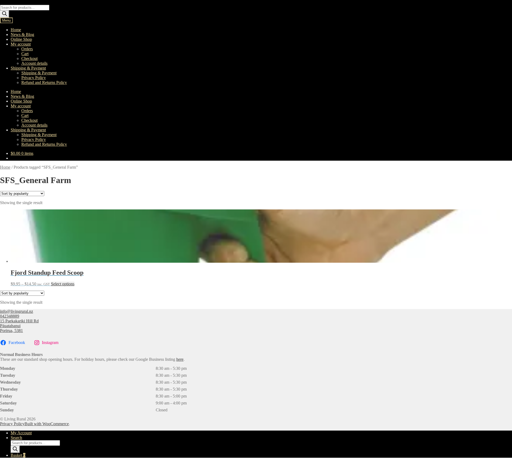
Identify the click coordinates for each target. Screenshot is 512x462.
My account (21, 44)
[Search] (4, 14)
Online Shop (21, 39)
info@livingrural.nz (16, 311)
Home (16, 29)
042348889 (9, 316)
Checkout (29, 58)
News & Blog (22, 34)
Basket (18, 455)
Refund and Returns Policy (44, 82)
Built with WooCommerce (47, 424)
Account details (34, 63)
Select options (62, 284)
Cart (25, 53)
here (179, 359)
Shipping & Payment (28, 68)
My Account (21, 433)
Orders (27, 49)
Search (16, 437)
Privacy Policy (33, 77)
